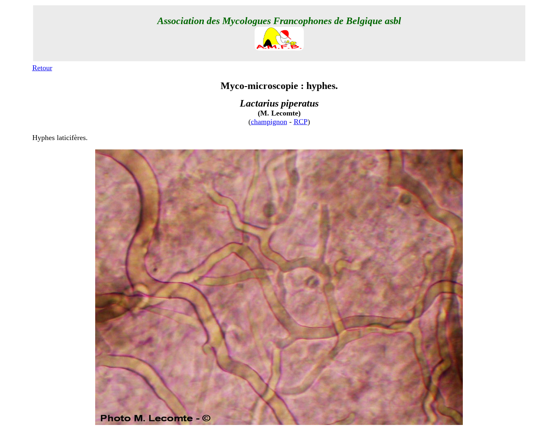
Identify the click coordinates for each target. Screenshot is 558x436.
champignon (269, 122)
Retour (42, 68)
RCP (301, 122)
